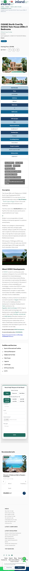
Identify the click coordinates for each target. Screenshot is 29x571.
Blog (15, 558)
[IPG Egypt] (22, 1)
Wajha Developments (9, 538)
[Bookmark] (13, 50)
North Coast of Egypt (9, 201)
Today (7, 393)
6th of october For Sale (10, 516)
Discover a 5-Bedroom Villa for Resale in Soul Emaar (14, 475)
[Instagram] (6, 555)
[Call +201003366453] (3, 1)
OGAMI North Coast (6, 8)
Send (14, 434)
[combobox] (6, 419)
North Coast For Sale (16, 6)
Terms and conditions (14, 559)
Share (3, 49)
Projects (7, 6)
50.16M (11, 162)
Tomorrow (14, 393)
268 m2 (21, 162)
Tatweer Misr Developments (11, 543)
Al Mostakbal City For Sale (11, 519)
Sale (14, 168)
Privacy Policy (9, 567)
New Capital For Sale (9, 514)
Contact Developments (10, 545)
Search (11, 558)
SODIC (6, 272)
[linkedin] (9, 555)
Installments (18, 171)
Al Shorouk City (8, 523)
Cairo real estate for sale (10, 521)
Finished (15, 174)
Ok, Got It (20, 567)
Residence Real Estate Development (13, 533)
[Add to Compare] (17, 50)
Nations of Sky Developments (11, 535)
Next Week (21, 393)
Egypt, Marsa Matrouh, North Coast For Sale (14, 182)
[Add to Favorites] (9, 50)
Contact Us (4, 559)
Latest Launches (14, 561)
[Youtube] (12, 555)
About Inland (21, 558)
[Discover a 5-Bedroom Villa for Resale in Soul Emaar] (24, 493)
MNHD (6, 541)
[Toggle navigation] (1, 1)
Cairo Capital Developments (11, 540)
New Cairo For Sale (9, 511)
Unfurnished (17, 177)
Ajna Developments (9, 536)
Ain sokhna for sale (9, 518)
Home (2, 6)
